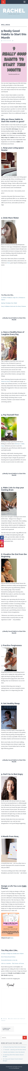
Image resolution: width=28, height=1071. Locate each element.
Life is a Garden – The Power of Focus (12, 963)
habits (11, 1018)
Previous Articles (6, 1029)
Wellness (5, 1018)
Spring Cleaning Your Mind (9, 303)
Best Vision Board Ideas (8, 957)
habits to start (16, 1018)
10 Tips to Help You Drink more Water (12, 953)
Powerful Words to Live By (9, 960)
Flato (10, 1068)
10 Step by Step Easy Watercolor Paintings (14, 1047)
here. (12, 938)
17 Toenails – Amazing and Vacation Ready (14, 1049)
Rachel (14, 10)
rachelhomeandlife (6, 40)
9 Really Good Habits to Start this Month (13, 34)
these (8, 263)
